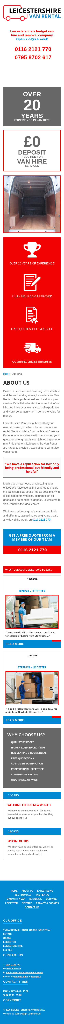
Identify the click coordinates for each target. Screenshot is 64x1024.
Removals (35, 899)
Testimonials (23, 895)
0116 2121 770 (33, 49)
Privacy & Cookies (47, 903)
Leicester (11, 903)
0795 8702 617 (33, 57)
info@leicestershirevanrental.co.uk (24, 972)
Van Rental (42, 895)
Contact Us (32, 907)
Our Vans (51, 899)
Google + (36, 976)
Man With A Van (16, 899)
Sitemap (27, 903)
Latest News (45, 891)
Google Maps (21, 976)
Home (6, 373)
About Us (27, 891)
